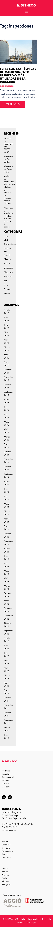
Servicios (5, 774)
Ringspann (8, 276)
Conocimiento (9, 244)
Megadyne (8, 272)
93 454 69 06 (27, 824)
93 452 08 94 (12, 824)
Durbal (7, 255)
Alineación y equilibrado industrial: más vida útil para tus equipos (8, 217)
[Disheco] (26, 5)
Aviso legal (31, 922)
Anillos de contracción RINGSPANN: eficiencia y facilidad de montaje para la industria (8, 189)
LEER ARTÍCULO (12, 104)
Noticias (5, 783)
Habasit (7, 264)
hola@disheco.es (9, 830)
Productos (6, 771)
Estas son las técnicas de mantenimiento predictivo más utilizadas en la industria (18, 75)
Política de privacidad (30, 919)
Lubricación (8, 268)
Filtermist (7, 259)
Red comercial (8, 777)
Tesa (6, 285)
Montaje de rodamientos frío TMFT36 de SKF (8, 145)
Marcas (7, 294)
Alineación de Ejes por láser (8, 159)
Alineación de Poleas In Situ (8, 169)
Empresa (7, 289)
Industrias (6, 780)
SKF (5, 281)
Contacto (6, 787)
